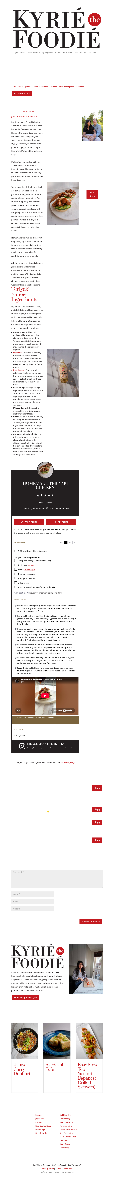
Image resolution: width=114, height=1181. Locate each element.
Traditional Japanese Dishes (71, 86)
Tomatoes (64, 1140)
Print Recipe (31, 116)
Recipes (53, 86)
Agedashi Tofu (54, 1067)
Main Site (92, 53)
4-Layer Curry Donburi (22, 1069)
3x (74, 542)
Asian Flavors (33, 53)
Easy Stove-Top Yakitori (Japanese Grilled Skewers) (89, 1076)
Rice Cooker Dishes (65, 53)
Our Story (92, 194)
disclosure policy (67, 762)
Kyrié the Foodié (29, 807)
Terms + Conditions (63, 1168)
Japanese (39, 1118)
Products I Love (80, 53)
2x (70, 542)
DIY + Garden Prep (68, 1136)
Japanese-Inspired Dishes (36, 86)
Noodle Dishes (41, 1133)
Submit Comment (91, 921)
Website (43, 1172)
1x (65, 542)
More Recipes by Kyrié (25, 997)
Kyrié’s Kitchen (19, 53)
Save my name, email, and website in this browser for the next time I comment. (49, 915)
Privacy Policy (48, 1168)
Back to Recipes (22, 93)
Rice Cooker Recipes (44, 1126)
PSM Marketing (67, 1172)
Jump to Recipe (18, 116)
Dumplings (40, 1129)
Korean (38, 1122)
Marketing (53, 1172)
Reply (97, 787)
